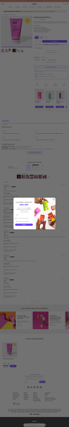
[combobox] (16, 218)
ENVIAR (24, 224)
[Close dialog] (54, 199)
